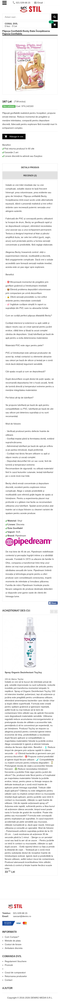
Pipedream (20, 535)
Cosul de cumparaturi (15, 972)
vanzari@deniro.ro (22, 916)
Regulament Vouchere (15, 961)
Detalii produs (30, 167)
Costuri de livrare (13, 944)
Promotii (9, 965)
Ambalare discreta (13, 948)
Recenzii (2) (30, 175)
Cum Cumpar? (12, 937)
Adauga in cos (16, 136)
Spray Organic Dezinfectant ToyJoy (23, 672)
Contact (8, 980)
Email (40, 2)
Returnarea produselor (16, 976)
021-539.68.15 (23, 2)
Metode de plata (13, 940)
